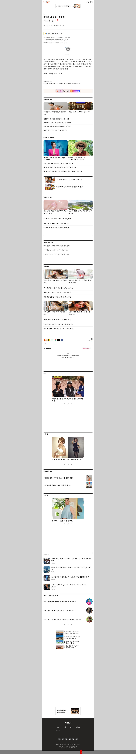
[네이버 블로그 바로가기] (76, 739)
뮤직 (65, 727)
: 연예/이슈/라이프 (50, 596)
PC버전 (78, 744)
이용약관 (61, 744)
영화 (71, 727)
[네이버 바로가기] (73, 739)
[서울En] (47, 2)
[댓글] (56, 20)
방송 (45, 373)
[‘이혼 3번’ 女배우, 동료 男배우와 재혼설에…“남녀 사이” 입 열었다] (89, 619)
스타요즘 (46, 434)
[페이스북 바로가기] (59, 739)
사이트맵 (74, 744)
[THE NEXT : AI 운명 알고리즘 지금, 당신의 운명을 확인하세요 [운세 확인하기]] (68, 91)
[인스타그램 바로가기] (69, 739)
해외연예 (46, 495)
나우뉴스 (46, 555)
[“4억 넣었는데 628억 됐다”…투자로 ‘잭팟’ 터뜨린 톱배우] (89, 601)
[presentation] (65, 404)
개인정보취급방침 (67, 744)
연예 (44, 14)
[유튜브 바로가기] (66, 739)
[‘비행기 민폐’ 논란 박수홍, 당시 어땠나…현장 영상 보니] (89, 610)
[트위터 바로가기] (63, 739)
